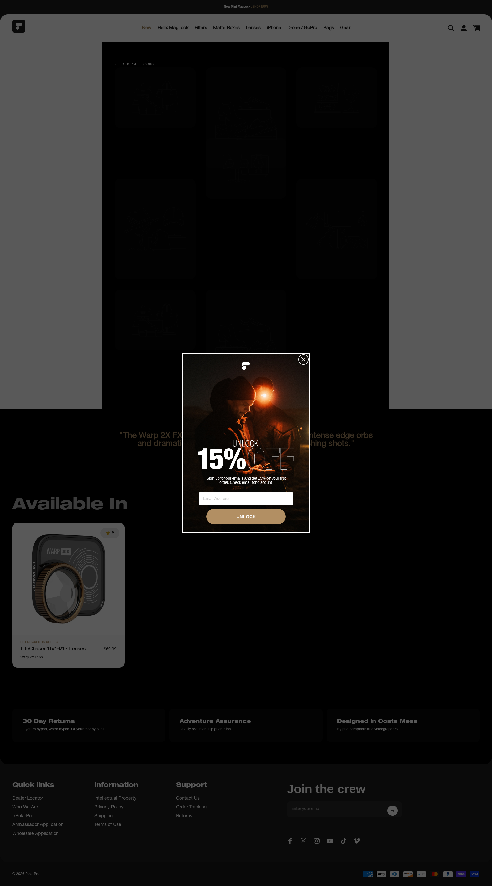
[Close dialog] (303, 359)
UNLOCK (246, 516)
